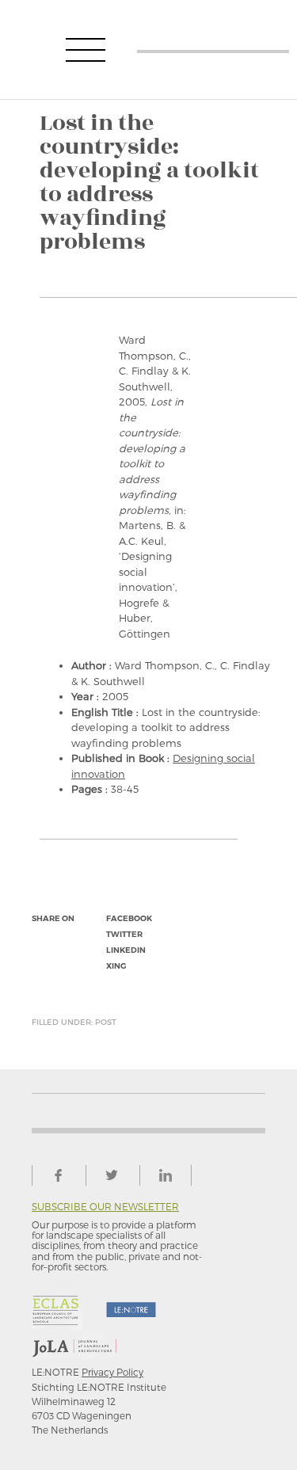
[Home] (213, 49)
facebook (129, 918)
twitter (124, 934)
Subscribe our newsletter (105, 1207)
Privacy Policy (112, 1371)
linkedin (126, 950)
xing (116, 966)
